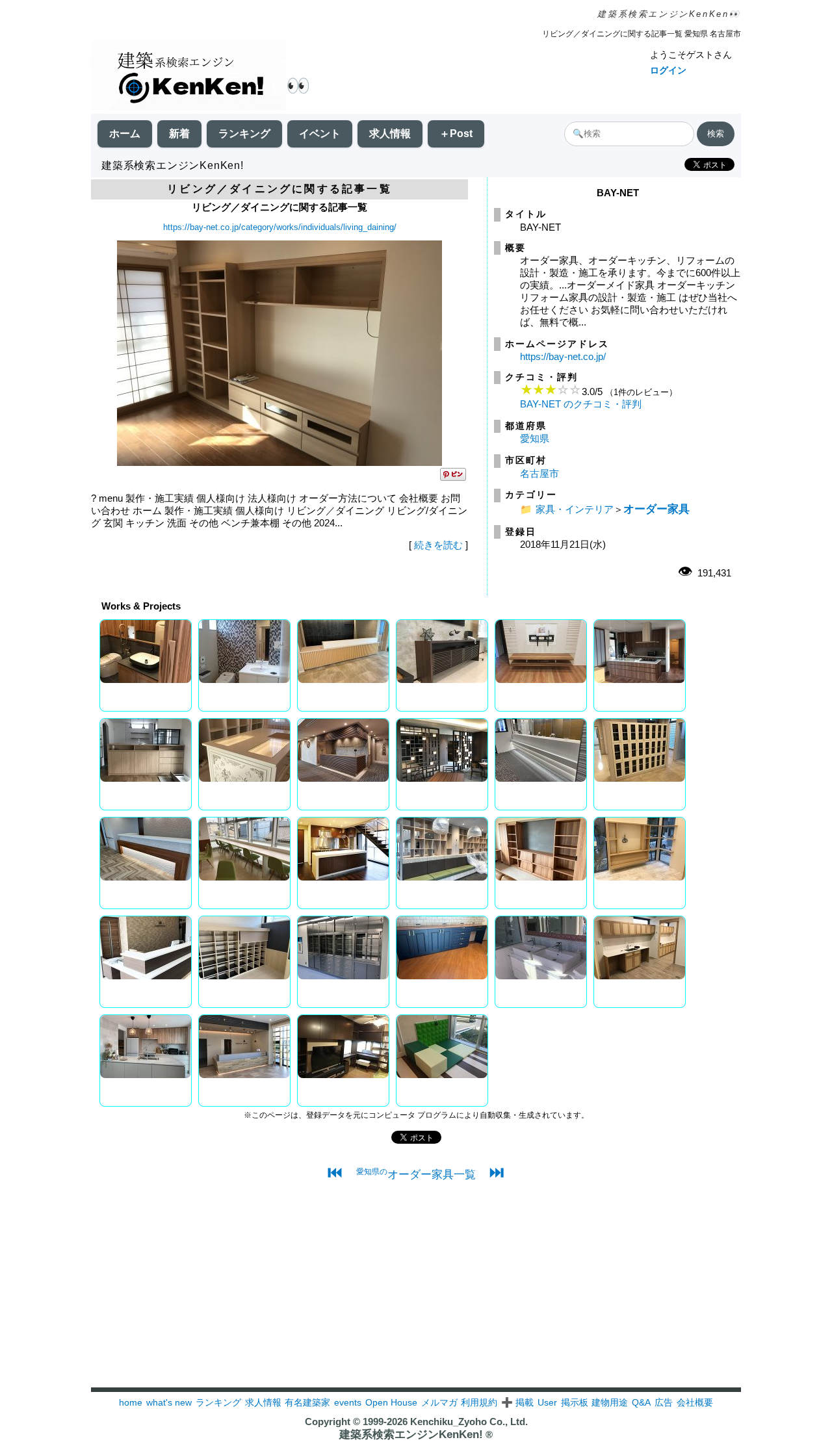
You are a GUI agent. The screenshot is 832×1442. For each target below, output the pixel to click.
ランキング (244, 133)
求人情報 (390, 133)
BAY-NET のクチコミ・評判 (581, 403)
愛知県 (534, 438)
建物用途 (610, 1402)
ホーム (124, 133)
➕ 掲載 (517, 1402)
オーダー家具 (656, 509)
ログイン (668, 70)
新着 (179, 133)
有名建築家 (307, 1402)
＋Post (456, 133)
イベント (320, 133)
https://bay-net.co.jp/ (563, 356)
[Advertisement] (416, 1296)
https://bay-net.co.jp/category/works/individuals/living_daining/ (279, 227)
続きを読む (438, 544)
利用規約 (479, 1402)
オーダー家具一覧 (416, 1174)
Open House (391, 1402)
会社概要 (695, 1402)
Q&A (641, 1402)
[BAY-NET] (279, 462)
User (547, 1402)
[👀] (188, 76)
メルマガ (439, 1402)
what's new (169, 1402)
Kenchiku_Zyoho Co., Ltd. (469, 1421)
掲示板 (574, 1402)
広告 (664, 1402)
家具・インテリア (575, 509)
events (347, 1402)
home (130, 1402)
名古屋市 (539, 473)
